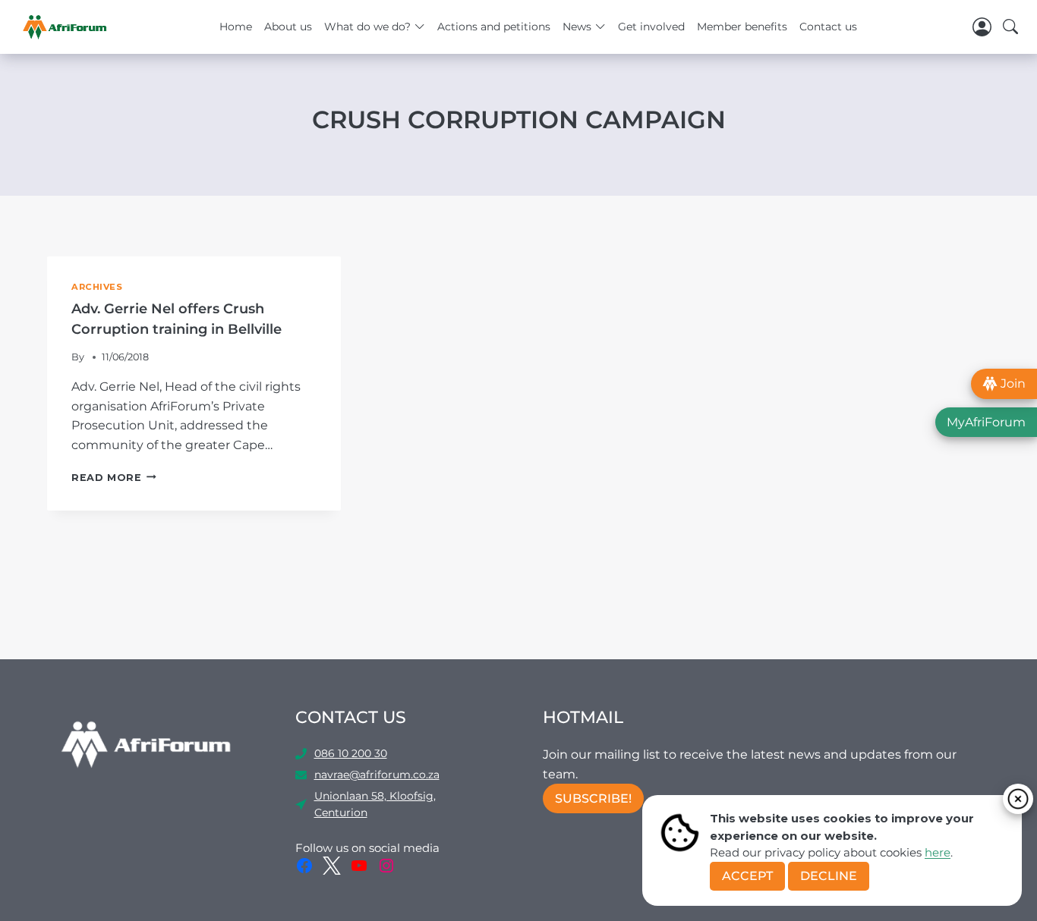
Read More (113, 477)
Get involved (651, 26)
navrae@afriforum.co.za (377, 774)
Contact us (828, 26)
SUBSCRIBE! (593, 798)
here (937, 852)
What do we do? (367, 26)
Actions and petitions (493, 26)
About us (288, 26)
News (577, 26)
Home (235, 26)
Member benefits (742, 26)
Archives (96, 286)
